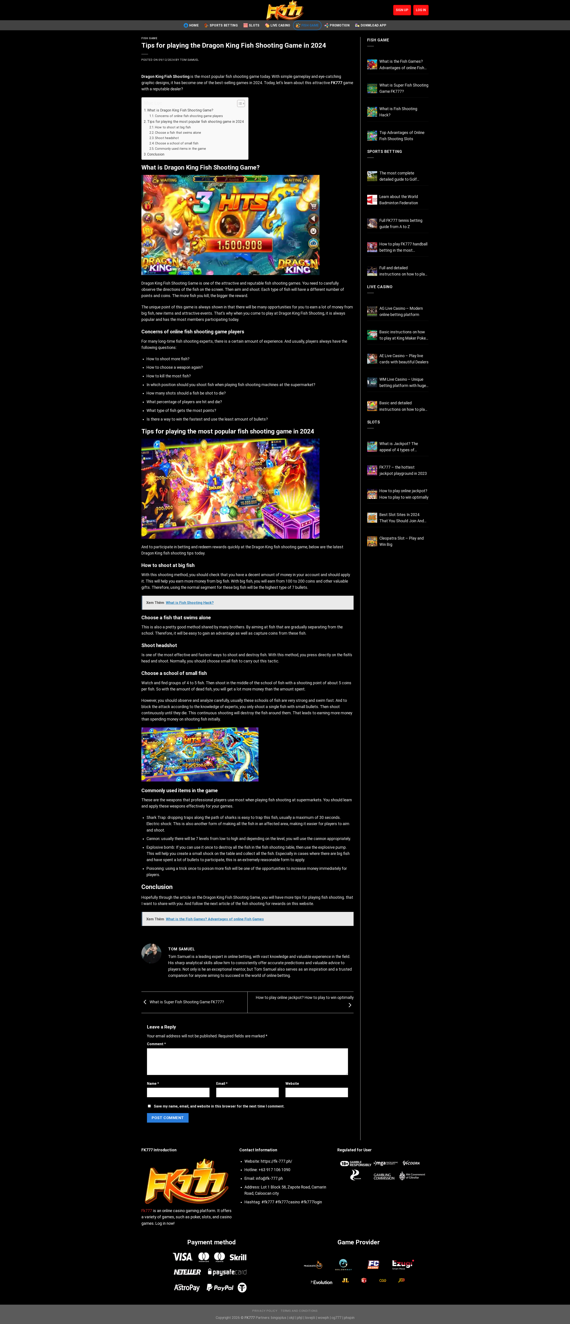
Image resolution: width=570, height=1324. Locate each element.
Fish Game (310, 25)
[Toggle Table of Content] (239, 103)
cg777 (336, 1318)
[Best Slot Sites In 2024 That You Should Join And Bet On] (372, 518)
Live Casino (280, 25)
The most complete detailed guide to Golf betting (398, 176)
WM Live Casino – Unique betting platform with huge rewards (402, 383)
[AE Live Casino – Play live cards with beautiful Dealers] (372, 359)
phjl (299, 1318)
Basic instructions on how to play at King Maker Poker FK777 (403, 335)
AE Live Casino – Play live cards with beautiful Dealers (404, 359)
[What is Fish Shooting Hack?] (372, 112)
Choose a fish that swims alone (178, 132)
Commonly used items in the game (180, 148)
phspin (349, 1318)
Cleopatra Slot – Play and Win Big (401, 541)
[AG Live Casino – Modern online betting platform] (372, 311)
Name (153, 1083)
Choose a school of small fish (176, 143)
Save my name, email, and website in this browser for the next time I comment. (219, 1106)
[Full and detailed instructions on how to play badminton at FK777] (372, 271)
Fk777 (146, 1211)
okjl (291, 1318)
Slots (254, 25)
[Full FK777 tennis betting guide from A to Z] (372, 224)
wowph (323, 1318)
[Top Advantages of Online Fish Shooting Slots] (372, 136)
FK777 (336, 83)
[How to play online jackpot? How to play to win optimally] (372, 494)
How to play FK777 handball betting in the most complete (403, 247)
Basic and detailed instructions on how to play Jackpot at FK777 (403, 406)
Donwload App (373, 25)
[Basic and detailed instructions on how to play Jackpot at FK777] (372, 406)
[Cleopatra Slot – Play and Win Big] (372, 541)
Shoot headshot (167, 138)
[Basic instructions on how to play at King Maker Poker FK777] (372, 335)
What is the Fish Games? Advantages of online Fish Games (401, 65)
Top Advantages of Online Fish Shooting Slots (401, 135)
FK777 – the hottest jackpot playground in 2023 (403, 470)
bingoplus (278, 1318)
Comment (156, 1044)
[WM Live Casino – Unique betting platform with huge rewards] (372, 382)
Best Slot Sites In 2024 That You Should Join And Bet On (401, 518)
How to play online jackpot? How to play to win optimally (403, 494)
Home (194, 25)
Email (222, 1083)
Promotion (340, 25)
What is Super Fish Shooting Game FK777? (186, 1002)
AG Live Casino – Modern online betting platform (401, 311)
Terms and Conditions (299, 1310)
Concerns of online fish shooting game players (189, 116)
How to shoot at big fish (173, 127)
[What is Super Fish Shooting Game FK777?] (372, 88)
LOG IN (421, 10)
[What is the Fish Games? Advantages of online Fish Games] (372, 64)
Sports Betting (224, 25)
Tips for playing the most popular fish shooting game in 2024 (195, 121)
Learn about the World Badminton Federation (398, 199)
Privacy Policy (264, 1310)
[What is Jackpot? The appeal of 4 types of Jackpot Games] (372, 447)
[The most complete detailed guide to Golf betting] (372, 176)
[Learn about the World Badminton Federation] (372, 200)
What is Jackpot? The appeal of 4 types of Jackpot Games (398, 447)
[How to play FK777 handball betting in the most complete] (372, 247)
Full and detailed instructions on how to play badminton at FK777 (403, 271)
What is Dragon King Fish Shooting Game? (180, 110)
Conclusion (155, 154)
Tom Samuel (189, 59)
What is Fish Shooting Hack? (398, 112)
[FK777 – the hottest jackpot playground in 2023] (372, 470)
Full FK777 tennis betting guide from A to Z (400, 223)
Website (292, 1083)
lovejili (310, 1318)
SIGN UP (402, 10)
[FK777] (285, 10)
